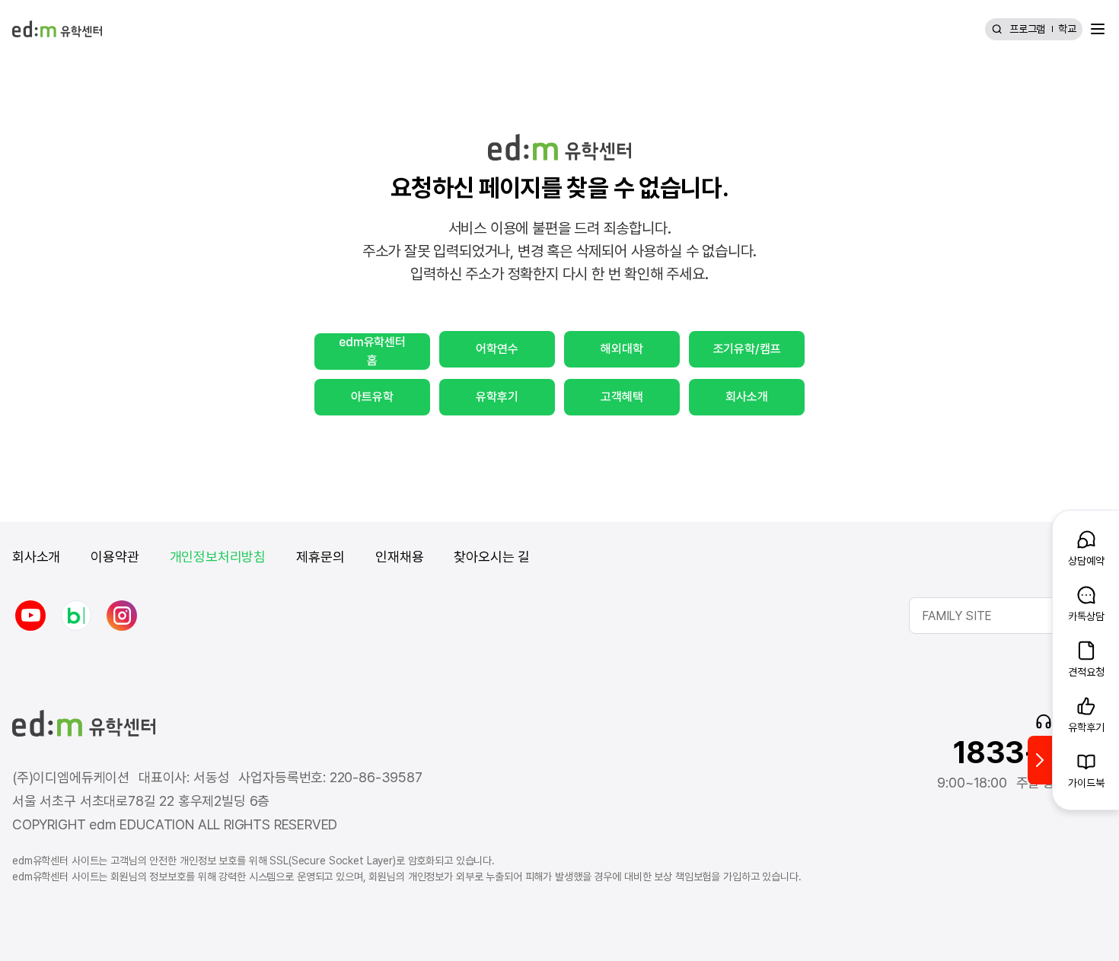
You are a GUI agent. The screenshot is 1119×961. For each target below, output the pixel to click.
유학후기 (497, 397)
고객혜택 (621, 397)
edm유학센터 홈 (372, 351)
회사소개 (746, 397)
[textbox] (1008, 615)
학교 (1067, 29)
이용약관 (115, 557)
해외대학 (621, 349)
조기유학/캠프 (747, 349)
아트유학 (372, 397)
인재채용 (399, 557)
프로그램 (1027, 29)
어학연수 (497, 349)
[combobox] (1008, 615)
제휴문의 (320, 557)
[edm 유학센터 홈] (57, 29)
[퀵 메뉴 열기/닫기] (1040, 760)
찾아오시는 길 (492, 557)
